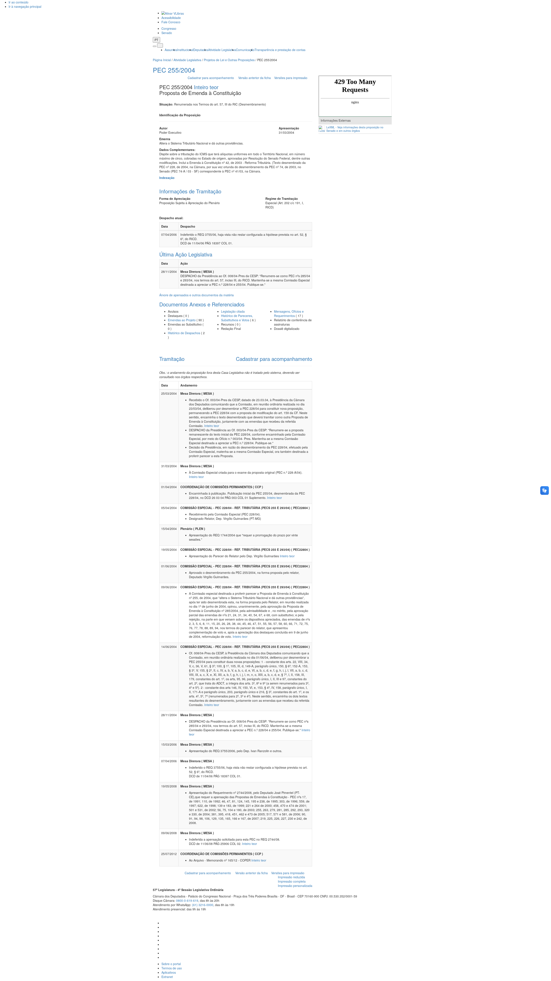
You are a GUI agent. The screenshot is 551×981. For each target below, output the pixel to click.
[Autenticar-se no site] (397, 914)
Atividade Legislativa (222, 50)
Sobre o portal (171, 964)
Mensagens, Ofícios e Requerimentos (289, 313)
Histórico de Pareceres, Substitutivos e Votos (237, 318)
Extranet (167, 977)
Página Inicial (162, 60)
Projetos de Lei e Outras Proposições (229, 60)
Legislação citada (233, 311)
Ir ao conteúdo (18, 2)
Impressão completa (292, 881)
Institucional (185, 50)
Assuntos (171, 50)
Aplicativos (168, 972)
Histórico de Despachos (184, 333)
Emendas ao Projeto (182, 320)
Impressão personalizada (295, 885)
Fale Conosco (170, 22)
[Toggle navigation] (154, 46)
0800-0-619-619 (187, 900)
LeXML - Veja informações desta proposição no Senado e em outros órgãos (354, 129)
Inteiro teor (206, 87)
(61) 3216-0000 (202, 905)
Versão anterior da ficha (254, 78)
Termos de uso (171, 968)
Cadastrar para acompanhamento (212, 78)
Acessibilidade (171, 18)
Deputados (200, 50)
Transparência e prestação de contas (280, 50)
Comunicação (245, 50)
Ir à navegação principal (25, 6)
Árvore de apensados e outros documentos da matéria (196, 295)
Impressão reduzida (291, 877)
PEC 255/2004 (174, 70)
